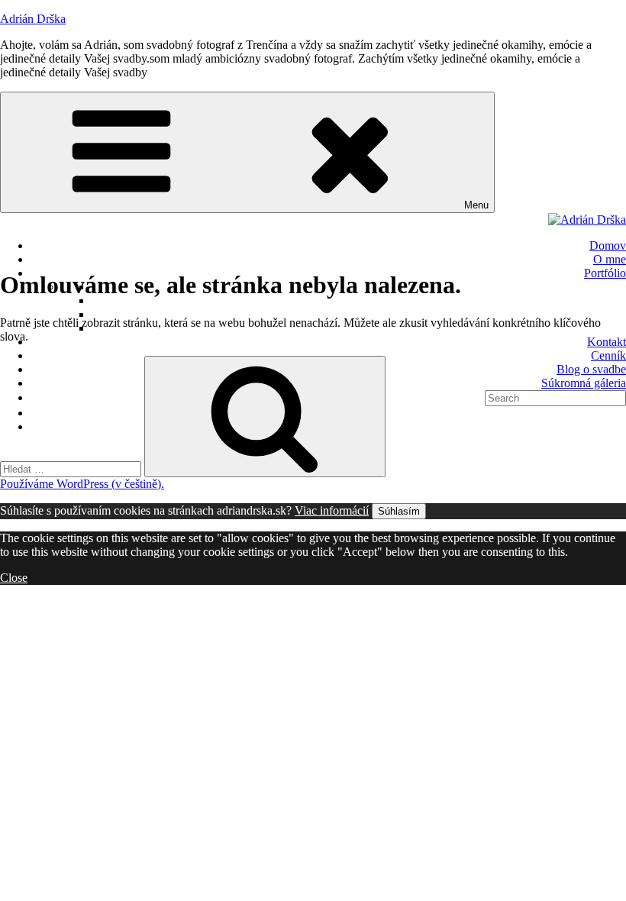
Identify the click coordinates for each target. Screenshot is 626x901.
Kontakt (606, 341)
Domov (607, 245)
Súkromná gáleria (583, 382)
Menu (476, 205)
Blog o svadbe (591, 369)
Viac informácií (332, 510)
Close (13, 577)
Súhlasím (399, 511)
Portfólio (605, 272)
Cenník (608, 355)
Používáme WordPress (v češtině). (82, 483)
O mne (609, 259)
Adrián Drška (33, 18)
